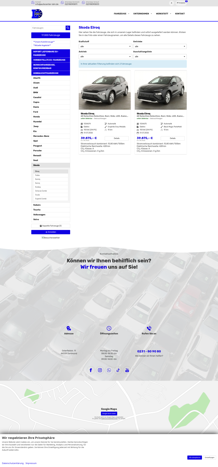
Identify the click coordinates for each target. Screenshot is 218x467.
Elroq (37, 171)
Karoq (37, 183)
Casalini (37, 97)
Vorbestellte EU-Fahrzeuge (49, 60)
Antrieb (83, 51)
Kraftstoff (84, 41)
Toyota (36, 210)
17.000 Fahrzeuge (51, 35)
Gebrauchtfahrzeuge (45, 73)
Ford (35, 112)
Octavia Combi (41, 191)
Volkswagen (39, 214)
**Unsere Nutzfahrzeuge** (44, 42)
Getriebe (137, 41)
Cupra (36, 102)
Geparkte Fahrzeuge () (52, 226)
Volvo (36, 219)
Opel (35, 141)
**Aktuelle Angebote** (42, 45)
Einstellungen (209, 457)
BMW (35, 92)
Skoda (36, 165)
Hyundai (37, 121)
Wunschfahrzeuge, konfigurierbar (44, 66)
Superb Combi (40, 199)
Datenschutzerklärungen (109, 418)
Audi (35, 87)
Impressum (31, 463)
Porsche (37, 150)
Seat (35, 160)
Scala (37, 195)
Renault (37, 155)
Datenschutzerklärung (13, 463)
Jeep (35, 126)
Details (116, 138)
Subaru (36, 205)
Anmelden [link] (52, 232)
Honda (36, 116)
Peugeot (37, 146)
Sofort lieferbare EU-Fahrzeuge (46, 53)
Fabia (37, 175)
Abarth (36, 78)
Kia (34, 131)
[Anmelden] (171, 3)
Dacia (36, 107)
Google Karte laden (109, 413)
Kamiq (37, 179)
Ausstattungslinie (142, 51)
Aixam (36, 83)
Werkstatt (162, 13)
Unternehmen (141, 13)
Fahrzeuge (120, 13)
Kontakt (180, 13)
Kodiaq (38, 187)
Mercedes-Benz (41, 136)
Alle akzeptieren (194, 457)
